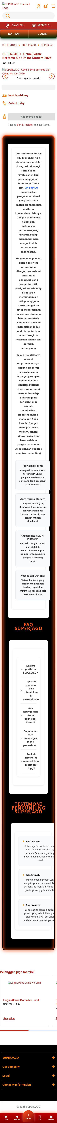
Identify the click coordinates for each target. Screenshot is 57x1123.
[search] (28, 15)
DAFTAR (14, 33)
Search (7, 15)
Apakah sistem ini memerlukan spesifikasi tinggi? (29, 761)
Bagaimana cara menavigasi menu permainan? (29, 738)
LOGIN (43, 33)
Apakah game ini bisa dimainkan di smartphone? (29, 690)
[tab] (14, 1030)
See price (9, 1018)
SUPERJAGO (31, 187)
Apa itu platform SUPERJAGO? (29, 669)
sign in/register (25, 124)
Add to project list (31, 116)
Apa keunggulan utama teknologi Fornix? (29, 715)
